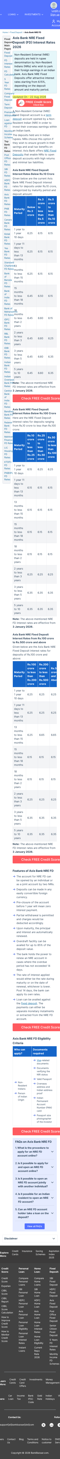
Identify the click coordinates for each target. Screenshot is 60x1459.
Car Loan (10, 1397)
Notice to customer (47, 1441)
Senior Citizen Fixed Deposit (54, 1330)
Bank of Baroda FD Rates (8, 280)
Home (5, 32)
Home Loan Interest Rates (38, 1327)
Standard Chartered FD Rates (9, 265)
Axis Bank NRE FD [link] (32, 32)
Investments (35, 1379)
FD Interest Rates (8, 63)
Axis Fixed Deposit (54, 1303)
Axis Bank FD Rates (7, 199)
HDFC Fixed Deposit (54, 1292)
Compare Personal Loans (23, 1281)
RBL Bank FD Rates (7, 338)
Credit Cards (15, 1253)
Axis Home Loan (37, 1314)
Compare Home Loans (39, 1281)
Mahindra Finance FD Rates (9, 440)
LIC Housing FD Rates (8, 452)
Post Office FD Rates (7, 160)
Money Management (53, 1381)
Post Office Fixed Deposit (54, 1316)
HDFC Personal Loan (23, 1303)
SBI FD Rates (7, 172)
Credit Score (4, 1280)
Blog (21, 1439)
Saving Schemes (40, 1253)
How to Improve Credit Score (5, 1322)
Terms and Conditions (32, 1441)
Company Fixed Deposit (9, 96)
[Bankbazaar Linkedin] (52, 1425)
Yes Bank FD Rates (7, 253)
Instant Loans (22, 1349)
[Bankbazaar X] (44, 1425)
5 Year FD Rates (7, 84)
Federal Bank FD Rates (8, 427)
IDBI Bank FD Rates (7, 353)
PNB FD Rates (7, 212)
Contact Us (11, 1441)
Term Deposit (8, 106)
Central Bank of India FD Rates (8, 398)
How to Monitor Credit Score (5, 1336)
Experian (6, 1286)
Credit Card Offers (22, 1382)
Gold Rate (39, 1397)
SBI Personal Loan (23, 1292)
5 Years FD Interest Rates (54, 1344)
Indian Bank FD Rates (7, 367)
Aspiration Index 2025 (54, 1254)
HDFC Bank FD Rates (7, 185)
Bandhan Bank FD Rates (9, 414)
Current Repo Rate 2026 (38, 1352)
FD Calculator (9, 73)
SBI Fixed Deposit (54, 1281)
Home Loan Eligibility (38, 1339)
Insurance (27, 1251)
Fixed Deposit (16, 32)
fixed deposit (29, 1003)
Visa (39, 1060)
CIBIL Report (4, 1300)
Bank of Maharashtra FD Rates (10, 311)
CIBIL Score (4, 1292)
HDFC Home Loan (37, 1303)
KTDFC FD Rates (8, 465)
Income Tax (21, 1397)
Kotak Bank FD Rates (7, 239)
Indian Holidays (50, 1397)
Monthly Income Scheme (8, 134)
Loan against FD (8, 123)
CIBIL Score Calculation (7, 1309)
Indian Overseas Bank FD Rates (9, 381)
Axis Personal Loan (23, 1314)
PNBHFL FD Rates (8, 476)
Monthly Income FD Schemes (54, 1359)
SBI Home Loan (37, 1292)
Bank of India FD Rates (7, 297)
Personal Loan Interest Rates (23, 1338)
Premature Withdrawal (10, 114)
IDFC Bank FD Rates (7, 324)
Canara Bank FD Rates (8, 224)
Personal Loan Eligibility (23, 1325)
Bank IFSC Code (31, 1398)
